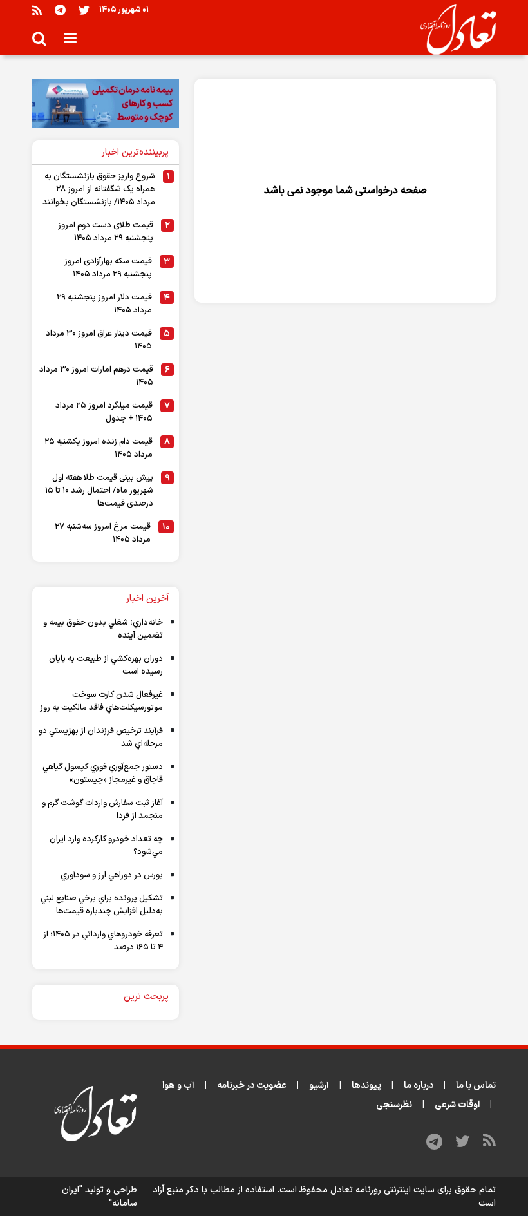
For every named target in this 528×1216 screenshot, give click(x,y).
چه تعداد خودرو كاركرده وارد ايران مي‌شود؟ (106, 846)
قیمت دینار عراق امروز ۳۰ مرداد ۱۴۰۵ (99, 340)
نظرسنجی (394, 1105)
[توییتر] (84, 10)
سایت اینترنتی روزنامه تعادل (382, 1190)
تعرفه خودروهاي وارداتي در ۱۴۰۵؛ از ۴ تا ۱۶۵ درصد (103, 941)
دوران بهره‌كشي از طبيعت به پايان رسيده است (106, 665)
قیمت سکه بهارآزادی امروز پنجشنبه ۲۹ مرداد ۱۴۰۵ (108, 268)
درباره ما (418, 1085)
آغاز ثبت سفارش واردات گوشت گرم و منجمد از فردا (102, 809)
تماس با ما (476, 1085)
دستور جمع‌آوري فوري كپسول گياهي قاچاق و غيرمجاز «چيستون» (102, 773)
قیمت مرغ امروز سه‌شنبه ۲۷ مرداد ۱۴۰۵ (103, 533)
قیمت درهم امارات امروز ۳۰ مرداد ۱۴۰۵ (96, 376)
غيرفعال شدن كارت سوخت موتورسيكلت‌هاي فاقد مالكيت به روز (101, 701)
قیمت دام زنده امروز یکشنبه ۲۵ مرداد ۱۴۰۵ (98, 448)
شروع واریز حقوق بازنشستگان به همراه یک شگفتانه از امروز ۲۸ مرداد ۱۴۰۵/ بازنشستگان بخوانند (98, 189)
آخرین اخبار (147, 598)
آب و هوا (178, 1085)
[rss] (37, 10)
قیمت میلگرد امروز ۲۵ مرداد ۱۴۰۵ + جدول (104, 412)
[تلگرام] (60, 10)
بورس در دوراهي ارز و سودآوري (112, 875)
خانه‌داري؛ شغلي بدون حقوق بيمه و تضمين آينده (103, 629)
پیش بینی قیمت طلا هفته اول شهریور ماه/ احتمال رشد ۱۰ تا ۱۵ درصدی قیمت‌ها (99, 490)
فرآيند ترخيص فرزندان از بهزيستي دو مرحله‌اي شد (101, 737)
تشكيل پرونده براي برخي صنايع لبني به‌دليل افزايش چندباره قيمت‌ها (102, 905)
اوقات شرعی (457, 1105)
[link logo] (453, 29)
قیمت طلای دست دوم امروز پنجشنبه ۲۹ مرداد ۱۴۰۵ (105, 232)
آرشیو (319, 1085)
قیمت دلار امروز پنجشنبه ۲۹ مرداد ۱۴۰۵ (104, 304)
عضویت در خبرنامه (252, 1085)
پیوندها (366, 1085)
